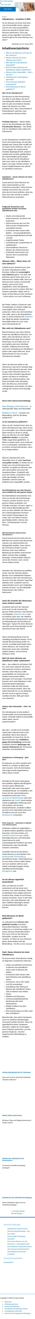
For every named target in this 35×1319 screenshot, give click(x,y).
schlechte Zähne (19, 614)
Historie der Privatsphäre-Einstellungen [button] (18, 1313)
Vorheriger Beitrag (17, 1211)
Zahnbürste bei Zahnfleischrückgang (17, 1198)
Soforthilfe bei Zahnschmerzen (17, 1229)
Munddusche (7, 815)
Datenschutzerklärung (12, 1306)
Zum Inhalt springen (6, 1)
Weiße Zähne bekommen (12, 1115)
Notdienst (29, 317)
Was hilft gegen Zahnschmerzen (15, 406)
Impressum (8, 1302)
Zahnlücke (10, 1239)
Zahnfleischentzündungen (12, 835)
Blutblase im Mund (9, 413)
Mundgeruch (7, 871)
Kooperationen (8, 1262)
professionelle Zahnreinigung (14, 857)
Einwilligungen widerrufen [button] (13, 1311)
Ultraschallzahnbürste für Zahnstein (16, 1072)
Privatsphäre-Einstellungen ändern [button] (16, 1309)
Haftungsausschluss (11, 1304)
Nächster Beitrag (17, 1213)
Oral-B (17, 800)
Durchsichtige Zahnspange (16, 1236)
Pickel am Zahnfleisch (11, 334)
